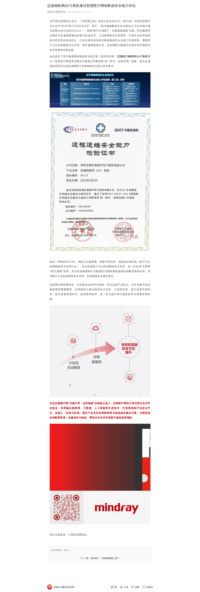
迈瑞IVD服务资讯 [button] (56, 11)
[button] (100, 550)
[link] (64, 587)
